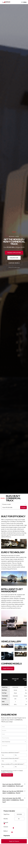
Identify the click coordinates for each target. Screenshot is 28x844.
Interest (6, 827)
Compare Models (14, 263)
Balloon (6, 831)
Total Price (6, 814)
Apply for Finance (14, 841)
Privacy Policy (10, 771)
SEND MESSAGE (7, 775)
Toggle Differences (8, 668)
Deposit (6, 822)
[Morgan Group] (6, 2)
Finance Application (14, 252)
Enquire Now (14, 257)
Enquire (23, 507)
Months (6, 819)
